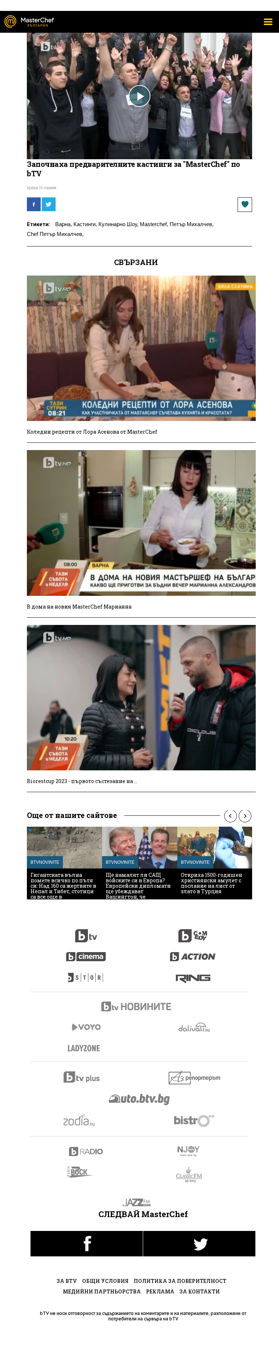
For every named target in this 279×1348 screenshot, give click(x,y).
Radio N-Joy (195, 1151)
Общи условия (105, 1280)
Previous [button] (230, 816)
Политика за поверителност (180, 1280)
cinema (86, 952)
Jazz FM (139, 1202)
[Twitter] (49, 204)
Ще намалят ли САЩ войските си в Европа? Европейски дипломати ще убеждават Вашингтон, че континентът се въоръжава (138, 891)
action (193, 952)
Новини (139, 1007)
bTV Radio (86, 1152)
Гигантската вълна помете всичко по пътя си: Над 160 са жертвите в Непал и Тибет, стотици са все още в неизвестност (63, 888)
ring (193, 973)
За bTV (67, 1280)
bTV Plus (86, 1077)
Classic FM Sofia (193, 1175)
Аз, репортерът (195, 1077)
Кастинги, (85, 224)
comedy (192, 931)
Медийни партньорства (102, 1291)
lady (86, 973)
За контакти (199, 1291)
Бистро (195, 1120)
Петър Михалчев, (192, 224)
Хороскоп (86, 1120)
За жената (86, 1048)
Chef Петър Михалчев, (55, 234)
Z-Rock (84, 1172)
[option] (64, 863)
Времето (194, 1027)
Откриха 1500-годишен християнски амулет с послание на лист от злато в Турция (211, 883)
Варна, (63, 224)
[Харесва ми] (245, 205)
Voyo (86, 1027)
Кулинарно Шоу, (118, 224)
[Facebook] (34, 204)
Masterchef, (154, 224)
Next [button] (245, 816)
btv (86, 931)
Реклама (160, 1291)
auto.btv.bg (139, 1099)
